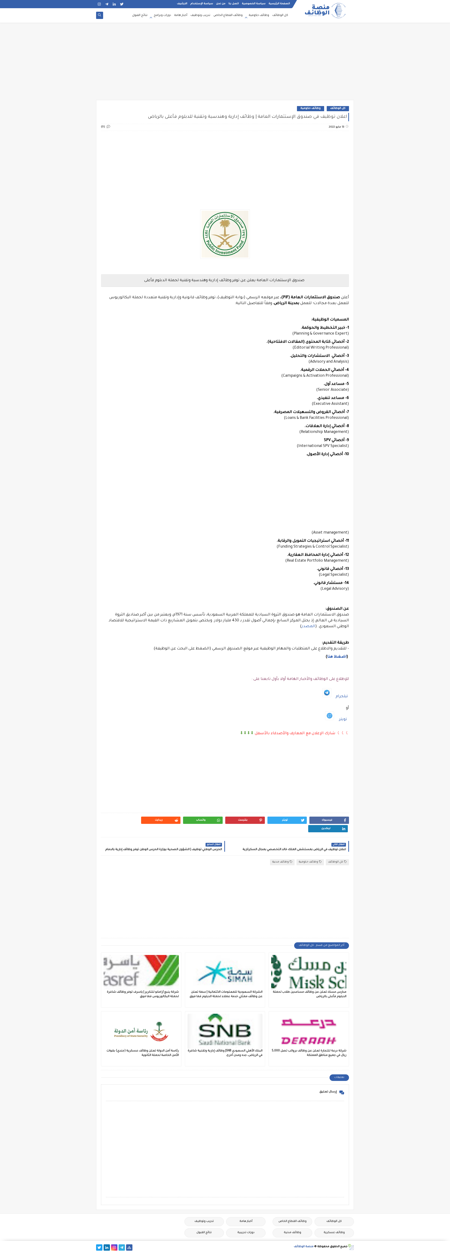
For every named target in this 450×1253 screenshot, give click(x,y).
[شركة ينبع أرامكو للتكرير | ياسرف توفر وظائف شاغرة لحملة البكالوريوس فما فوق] (141, 972)
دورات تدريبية (246, 1232)
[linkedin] (114, 4)
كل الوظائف (280, 15)
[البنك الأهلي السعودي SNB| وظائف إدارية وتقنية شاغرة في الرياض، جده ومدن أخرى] (225, 1031)
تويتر (343, 719)
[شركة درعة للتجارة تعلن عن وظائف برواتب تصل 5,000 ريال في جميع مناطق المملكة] (308, 1031)
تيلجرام (342, 696)
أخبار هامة (180, 15)
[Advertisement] (225, 63)
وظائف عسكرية (334, 1232)
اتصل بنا (234, 3)
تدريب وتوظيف (200, 15)
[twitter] (122, 4)
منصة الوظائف (304, 1246)
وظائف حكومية (259, 15)
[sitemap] (129, 1247)
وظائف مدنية (280, 862)
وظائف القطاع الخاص (228, 15)
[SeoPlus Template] (351, 1247)
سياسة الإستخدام (201, 3)
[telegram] (107, 4)
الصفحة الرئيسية (279, 3)
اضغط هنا (337, 657)
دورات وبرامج (162, 15)
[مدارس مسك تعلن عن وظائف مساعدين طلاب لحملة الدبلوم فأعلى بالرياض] (308, 972)
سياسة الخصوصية (254, 3)
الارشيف (182, 3)
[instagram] (99, 4)
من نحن (220, 3)
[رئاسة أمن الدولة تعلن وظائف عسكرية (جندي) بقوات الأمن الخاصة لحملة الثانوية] (141, 1031)
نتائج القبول (139, 15)
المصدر (308, 626)
